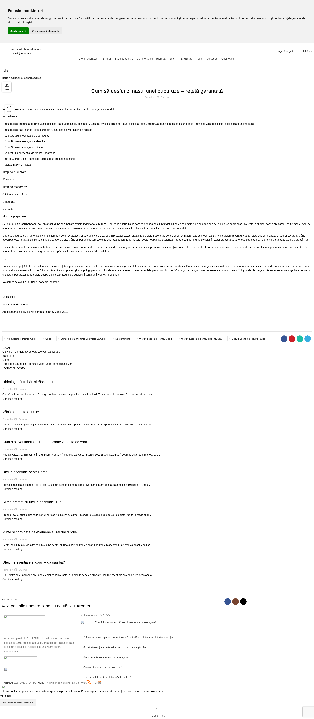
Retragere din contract (18, 702)
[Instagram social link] (266, 45)
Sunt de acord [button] (18, 31)
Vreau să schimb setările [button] (45, 31)
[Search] (298, 51)
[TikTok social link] (270, 45)
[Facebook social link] (262, 45)
